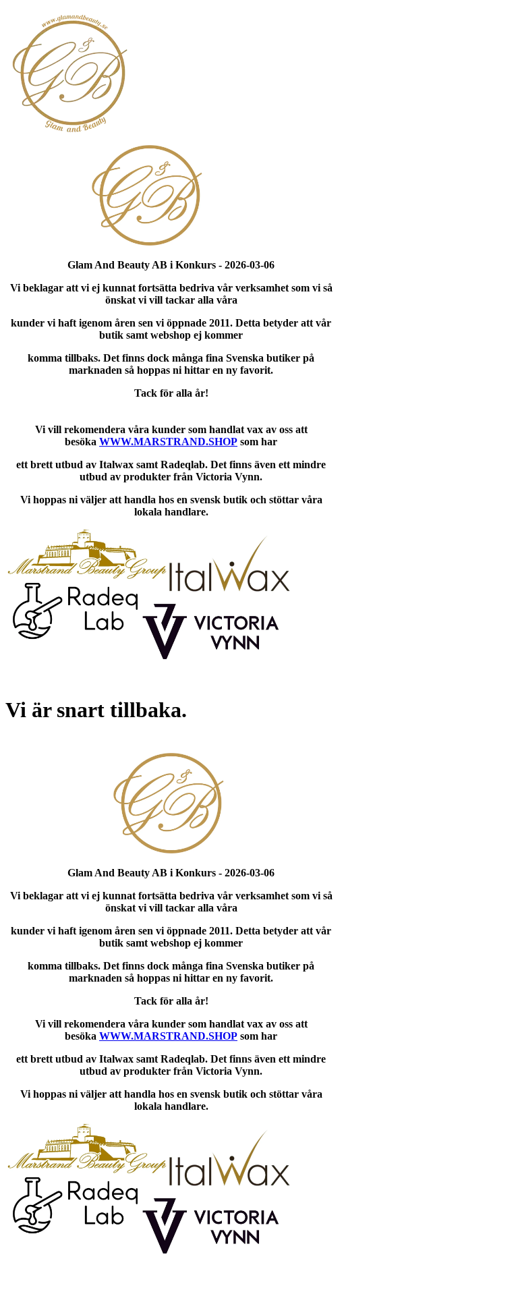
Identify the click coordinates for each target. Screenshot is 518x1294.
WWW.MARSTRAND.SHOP (168, 441)
